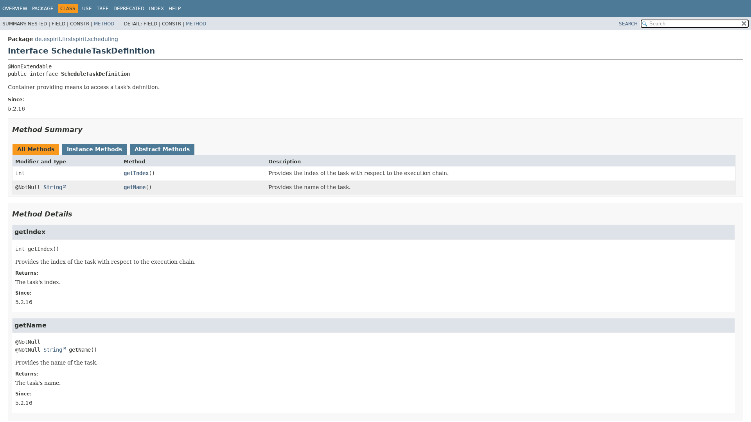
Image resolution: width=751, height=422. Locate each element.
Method (104, 24)
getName (135, 187)
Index (156, 8)
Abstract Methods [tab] (162, 149)
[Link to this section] (88, 129)
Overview (14, 8)
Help (175, 8)
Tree (103, 8)
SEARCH (628, 24)
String (52, 187)
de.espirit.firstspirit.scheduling (76, 39)
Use (87, 8)
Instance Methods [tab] (94, 149)
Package (43, 8)
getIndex (136, 173)
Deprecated (128, 8)
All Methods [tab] (35, 149)
